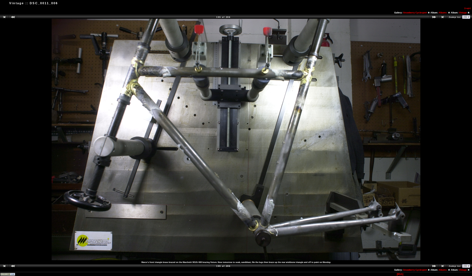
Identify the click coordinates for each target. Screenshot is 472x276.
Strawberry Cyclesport (415, 12)
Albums (443, 12)
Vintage (463, 12)
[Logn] (467, 8)
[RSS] (400, 274)
